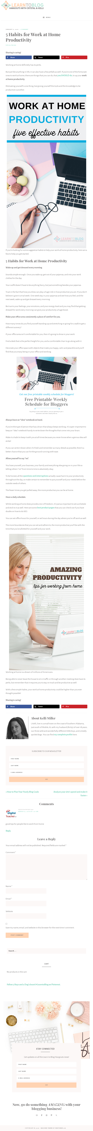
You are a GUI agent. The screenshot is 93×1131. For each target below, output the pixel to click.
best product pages (45, 508)
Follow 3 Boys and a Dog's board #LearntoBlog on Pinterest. (33, 984)
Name (9, 886)
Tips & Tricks (11, 45)
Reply (8, 831)
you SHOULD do (65, 75)
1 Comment (24, 29)
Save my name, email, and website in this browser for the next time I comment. (40, 927)
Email (9, 899)
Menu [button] (48, 17)
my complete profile (63, 734)
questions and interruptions (35, 476)
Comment (11, 852)
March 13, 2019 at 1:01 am (28, 811)
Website (9, 911)
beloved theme (47, 1128)
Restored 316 (60, 1128)
